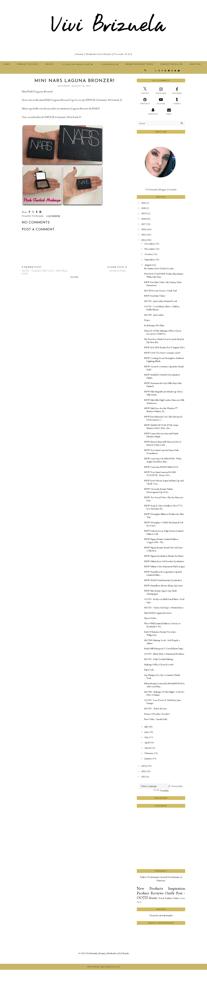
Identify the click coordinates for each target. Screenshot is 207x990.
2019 (143, 213)
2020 (143, 208)
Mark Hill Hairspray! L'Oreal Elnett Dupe (163, 648)
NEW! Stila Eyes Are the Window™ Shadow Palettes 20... (161, 410)
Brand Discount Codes (139, 64)
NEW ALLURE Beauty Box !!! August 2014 (164, 347)
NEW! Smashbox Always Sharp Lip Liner (163, 585)
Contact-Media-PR (172, 64)
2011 (143, 776)
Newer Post (45, 270)
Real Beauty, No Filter (154, 325)
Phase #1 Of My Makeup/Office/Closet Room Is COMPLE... (162, 332)
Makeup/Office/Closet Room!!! (159, 664)
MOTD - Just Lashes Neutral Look (160, 301)
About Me (195, 64)
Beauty (50, 64)
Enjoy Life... (149, 669)
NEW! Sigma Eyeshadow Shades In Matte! (163, 555)
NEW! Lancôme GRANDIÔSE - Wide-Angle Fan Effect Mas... (163, 460)
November (150, 248)
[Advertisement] (161, 857)
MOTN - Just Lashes (154, 314)
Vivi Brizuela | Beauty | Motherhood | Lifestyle (107, 953)
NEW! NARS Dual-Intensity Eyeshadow (163, 580)
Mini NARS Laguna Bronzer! (158, 612)
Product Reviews (27, 64)
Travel (161, 898)
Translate (164, 790)
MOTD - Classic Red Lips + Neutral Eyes (163, 607)
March (148, 747)
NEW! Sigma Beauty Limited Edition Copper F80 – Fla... (161, 540)
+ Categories (108, 64)
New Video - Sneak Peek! (155, 719)
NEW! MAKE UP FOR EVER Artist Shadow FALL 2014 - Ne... (161, 426)
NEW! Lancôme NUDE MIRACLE (161, 466)
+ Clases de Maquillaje (75, 64)
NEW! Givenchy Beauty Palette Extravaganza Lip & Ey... (158, 490)
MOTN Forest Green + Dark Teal (160, 290)
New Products (150, 888)
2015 (143, 234)
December (150, 243)
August (148, 264)
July (146, 726)
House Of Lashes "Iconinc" (157, 713)
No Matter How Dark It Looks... (159, 268)
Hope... (147, 319)
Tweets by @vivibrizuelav (161, 915)
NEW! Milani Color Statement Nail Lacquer (164, 566)
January (148, 758)
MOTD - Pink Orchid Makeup (158, 659)
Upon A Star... (151, 617)
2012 (143, 771)
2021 (143, 202)
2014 (143, 239)
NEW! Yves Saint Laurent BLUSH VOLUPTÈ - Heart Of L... (160, 473)
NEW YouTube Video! (154, 295)
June (147, 731)
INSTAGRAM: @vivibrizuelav (103, 967)
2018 (143, 218)
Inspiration (176, 888)
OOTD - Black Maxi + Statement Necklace (164, 653)
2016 (143, 229)
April (147, 742)
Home (7, 64)
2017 (143, 224)
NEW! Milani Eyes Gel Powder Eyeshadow (164, 561)
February (149, 753)
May (147, 737)
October (149, 254)
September (150, 259)
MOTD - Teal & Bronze (155, 708)
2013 (143, 765)
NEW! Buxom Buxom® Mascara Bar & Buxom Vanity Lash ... (162, 443)
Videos (176, 898)
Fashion (168, 898)
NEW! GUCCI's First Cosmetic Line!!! (162, 352)
